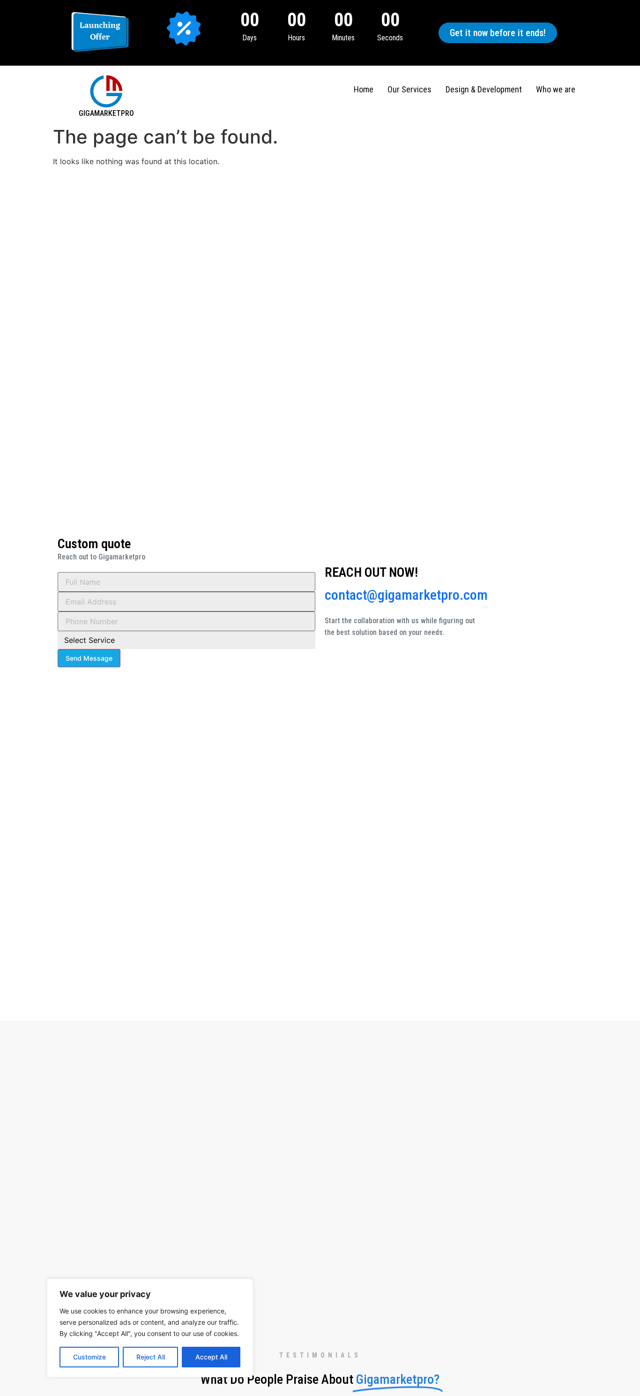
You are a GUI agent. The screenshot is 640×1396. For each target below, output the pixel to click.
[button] (498, 33)
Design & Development (484, 89)
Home (363, 89)
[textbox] (178, 640)
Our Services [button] (409, 89)
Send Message (89, 658)
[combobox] (186, 640)
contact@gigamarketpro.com (406, 595)
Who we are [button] (555, 89)
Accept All (211, 1357)
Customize (89, 1357)
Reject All (150, 1357)
